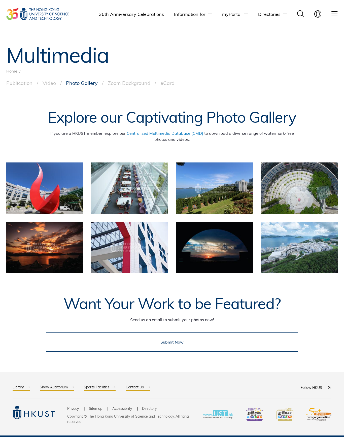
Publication (19, 82)
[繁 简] (317, 14)
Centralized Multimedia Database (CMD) (165, 133)
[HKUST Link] (37, 13)
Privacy (73, 408)
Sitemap (95, 408)
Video (49, 82)
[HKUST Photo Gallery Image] (45, 188)
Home (11, 71)
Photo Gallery (82, 82)
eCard (167, 82)
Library (18, 387)
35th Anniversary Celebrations (131, 14)
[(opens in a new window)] (254, 415)
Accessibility (122, 408)
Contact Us (135, 387)
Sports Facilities (97, 387)
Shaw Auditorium (54, 387)
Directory (149, 408)
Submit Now (172, 342)
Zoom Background (129, 82)
